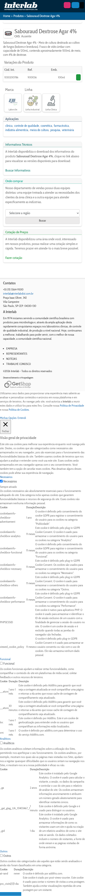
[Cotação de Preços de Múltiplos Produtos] (67, 5)
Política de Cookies (19, 409)
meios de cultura (39, 130)
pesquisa (55, 130)
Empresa (11, 348)
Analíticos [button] (5, 739)
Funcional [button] (5, 659)
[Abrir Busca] (75, 5)
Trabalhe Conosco (18, 364)
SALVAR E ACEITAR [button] (10, 894)
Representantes (16, 353)
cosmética (46, 126)
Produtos (18, 16)
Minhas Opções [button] (8, 418)
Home (6, 16)
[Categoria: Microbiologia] (8, 33)
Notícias (11, 359)
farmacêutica (61, 126)
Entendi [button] (22, 418)
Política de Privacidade (72, 405)
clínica (9, 126)
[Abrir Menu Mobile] (82, 5)
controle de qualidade (26, 126)
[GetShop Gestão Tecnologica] (42, 384)
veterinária (68, 130)
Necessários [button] (6, 477)
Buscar (42, 220)
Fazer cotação (13, 258)
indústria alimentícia (16, 130)
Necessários (10, 481)
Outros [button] (3, 851)
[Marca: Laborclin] (12, 101)
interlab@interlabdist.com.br (18, 293)
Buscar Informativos (17, 170)
